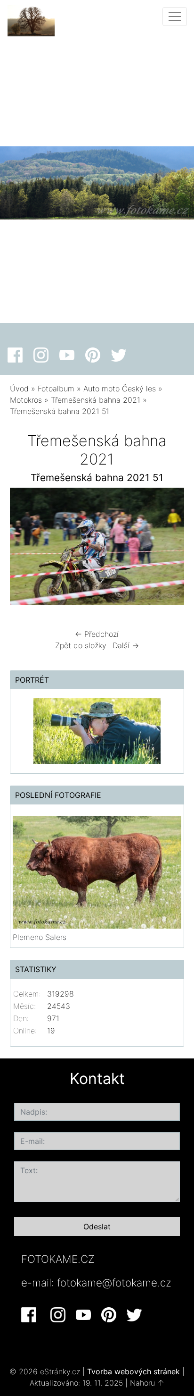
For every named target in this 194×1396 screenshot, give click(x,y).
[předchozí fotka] (25, 548)
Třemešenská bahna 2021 (95, 400)
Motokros (26, 400)
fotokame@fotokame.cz (114, 1282)
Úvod (19, 388)
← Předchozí (97, 634)
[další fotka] (168, 548)
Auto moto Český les (119, 388)
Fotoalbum (56, 388)
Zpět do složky (80, 645)
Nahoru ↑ (147, 1383)
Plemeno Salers (39, 937)
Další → (126, 645)
